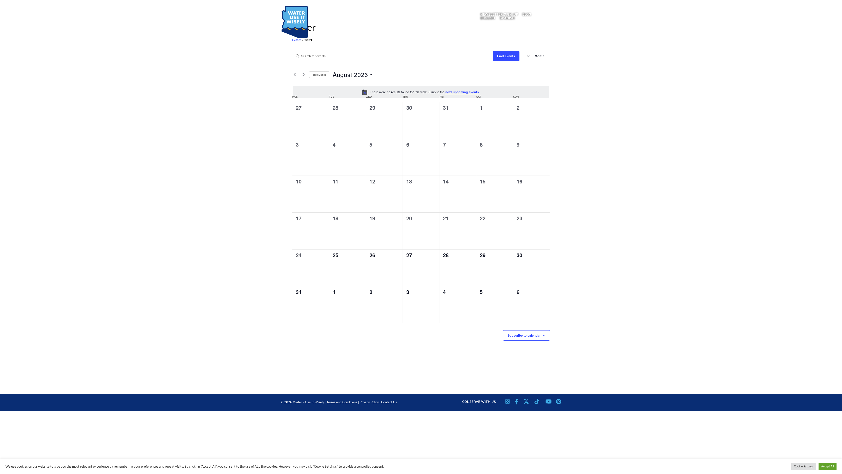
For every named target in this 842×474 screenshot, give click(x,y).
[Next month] (303, 74)
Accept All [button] (827, 466)
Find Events (506, 56)
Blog (526, 14)
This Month (319, 74)
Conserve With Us (479, 402)
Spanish (507, 18)
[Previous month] (294, 74)
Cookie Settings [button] (804, 466)
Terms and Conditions (341, 402)
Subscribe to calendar (524, 335)
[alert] (421, 92)
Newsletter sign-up (499, 14)
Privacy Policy (369, 402)
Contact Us (389, 402)
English (487, 18)
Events (296, 39)
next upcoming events (462, 92)
